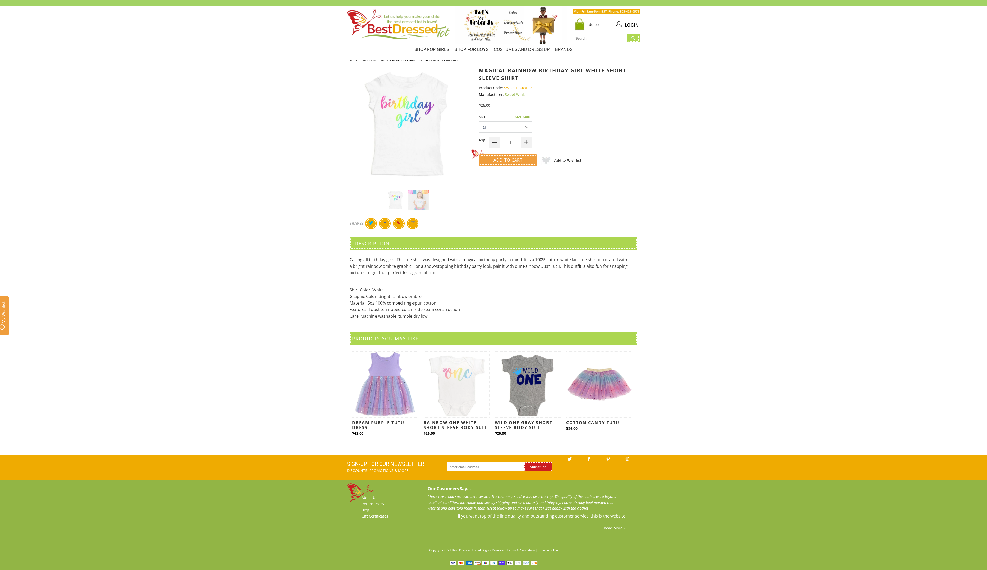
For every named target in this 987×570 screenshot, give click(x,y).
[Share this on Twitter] (371, 223)
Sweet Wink (515, 94)
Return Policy (373, 503)
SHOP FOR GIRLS (431, 49)
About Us (369, 497)
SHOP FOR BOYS (471, 49)
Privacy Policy (548, 550)
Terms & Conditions (521, 550)
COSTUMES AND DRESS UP (522, 49)
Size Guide (523, 117)
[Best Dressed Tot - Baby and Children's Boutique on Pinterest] (608, 460)
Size (482, 116)
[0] (581, 25)
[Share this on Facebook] (385, 223)
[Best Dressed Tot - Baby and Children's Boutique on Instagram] (627, 460)
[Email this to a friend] (412, 223)
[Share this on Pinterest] (399, 223)
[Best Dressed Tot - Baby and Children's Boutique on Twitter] (569, 460)
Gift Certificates (375, 516)
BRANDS (564, 49)
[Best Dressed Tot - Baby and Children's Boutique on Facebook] (589, 460)
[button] (561, 160)
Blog (365, 509)
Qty (482, 139)
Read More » (614, 528)
